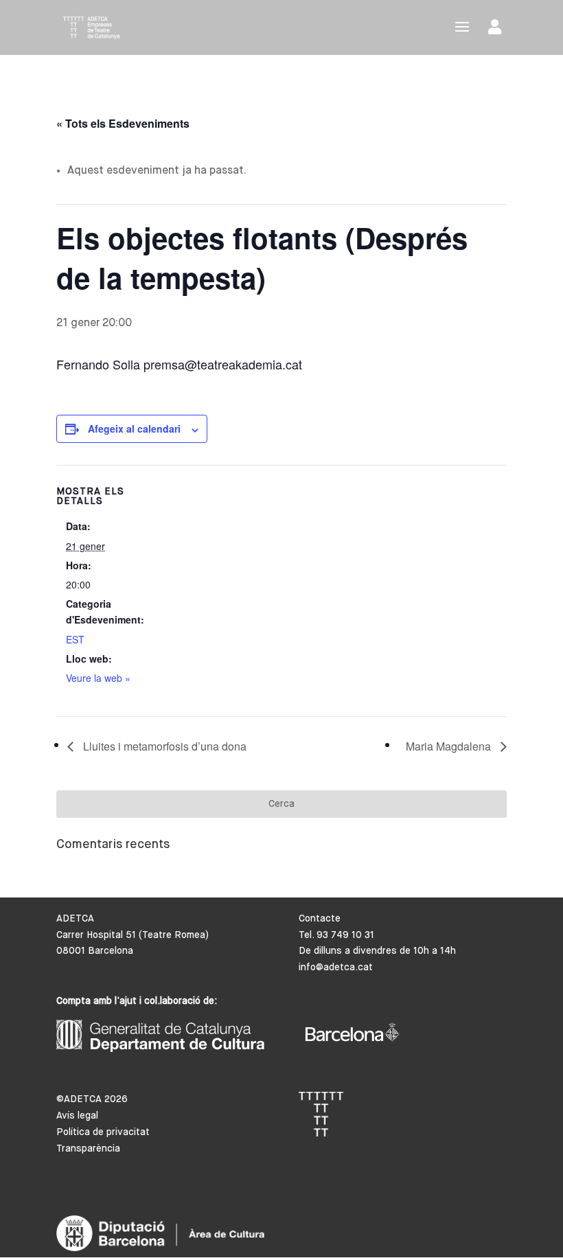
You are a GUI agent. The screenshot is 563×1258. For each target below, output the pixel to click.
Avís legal (77, 1116)
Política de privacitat (103, 1132)
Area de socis (497, 30)
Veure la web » (98, 678)
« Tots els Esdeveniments (122, 123)
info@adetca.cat (336, 967)
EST (75, 639)
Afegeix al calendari (134, 428)
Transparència (88, 1149)
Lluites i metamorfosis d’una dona (163, 746)
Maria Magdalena (450, 746)
